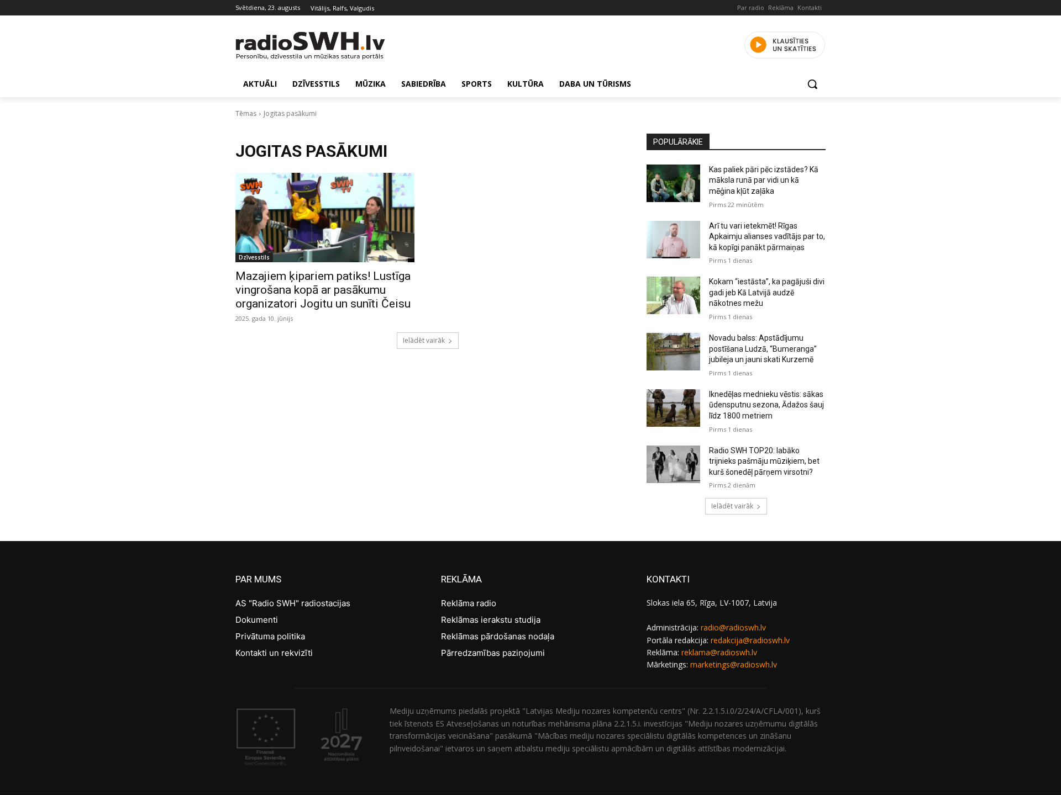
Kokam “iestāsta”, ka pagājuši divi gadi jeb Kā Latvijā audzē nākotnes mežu (766, 292)
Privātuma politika (270, 636)
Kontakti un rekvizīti (274, 653)
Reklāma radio (468, 603)
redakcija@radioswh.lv (750, 640)
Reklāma (781, 7)
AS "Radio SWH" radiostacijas (292, 603)
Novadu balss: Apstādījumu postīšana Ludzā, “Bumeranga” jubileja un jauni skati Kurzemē (763, 348)
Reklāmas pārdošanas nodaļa (497, 636)
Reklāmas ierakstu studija (490, 619)
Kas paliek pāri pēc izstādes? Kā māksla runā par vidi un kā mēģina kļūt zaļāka (763, 180)
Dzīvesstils (254, 257)
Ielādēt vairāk (424, 340)
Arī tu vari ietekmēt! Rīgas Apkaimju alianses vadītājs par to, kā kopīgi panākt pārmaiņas (767, 236)
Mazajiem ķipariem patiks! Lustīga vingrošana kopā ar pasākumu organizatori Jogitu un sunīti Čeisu (323, 289)
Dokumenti (256, 619)
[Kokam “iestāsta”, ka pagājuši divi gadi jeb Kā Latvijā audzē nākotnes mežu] (673, 295)
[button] (812, 84)
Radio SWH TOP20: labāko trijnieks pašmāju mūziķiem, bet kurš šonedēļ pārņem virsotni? (764, 461)
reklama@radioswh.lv (719, 652)
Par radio (750, 7)
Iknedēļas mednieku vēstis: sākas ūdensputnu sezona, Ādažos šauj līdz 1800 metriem (766, 405)
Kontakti (809, 7)
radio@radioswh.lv (733, 627)
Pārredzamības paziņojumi (493, 653)
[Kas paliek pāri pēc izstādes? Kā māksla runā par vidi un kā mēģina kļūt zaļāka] (673, 183)
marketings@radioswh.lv (733, 664)
